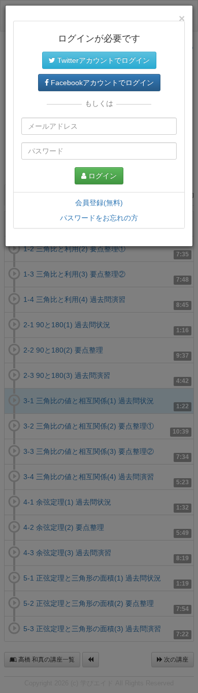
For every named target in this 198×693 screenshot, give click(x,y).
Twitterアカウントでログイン (102, 60)
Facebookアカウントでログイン (101, 83)
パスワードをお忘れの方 (99, 218)
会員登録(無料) (99, 203)
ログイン (101, 176)
